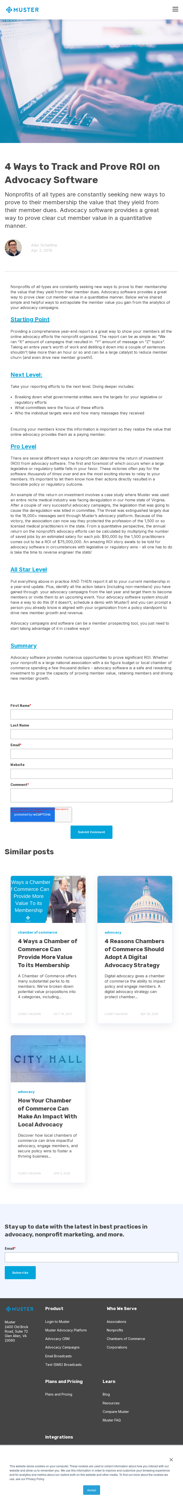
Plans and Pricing (58, 1394)
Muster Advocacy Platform (66, 1330)
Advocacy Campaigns (62, 1347)
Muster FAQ (112, 1420)
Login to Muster (57, 1322)
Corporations (117, 1347)
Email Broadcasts (58, 1356)
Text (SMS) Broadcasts (63, 1365)
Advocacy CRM (57, 1339)
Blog (106, 1394)
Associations (116, 1322)
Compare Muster (116, 1412)
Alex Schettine (44, 245)
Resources (111, 1403)
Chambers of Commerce (126, 1339)
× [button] (171, 1458)
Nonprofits (115, 1330)
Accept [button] (91, 1490)
